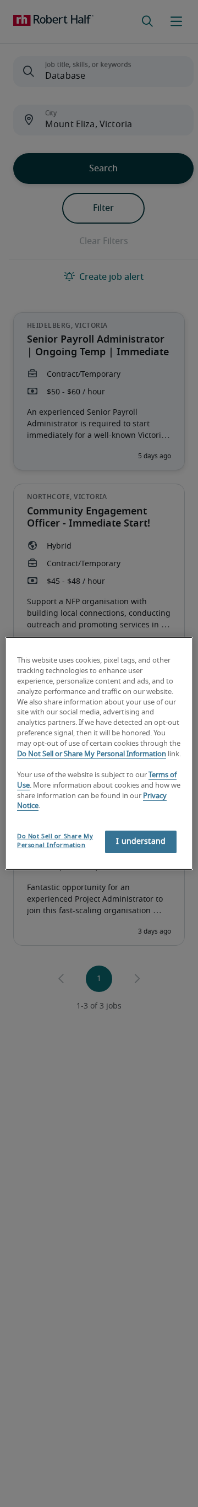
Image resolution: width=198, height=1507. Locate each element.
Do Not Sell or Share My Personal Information (91, 754)
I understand (141, 841)
